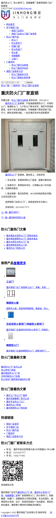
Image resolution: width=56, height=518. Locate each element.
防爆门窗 (15, 46)
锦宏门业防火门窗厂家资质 (23, 34)
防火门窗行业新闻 (19, 65)
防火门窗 (5, 85)
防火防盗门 (16, 49)
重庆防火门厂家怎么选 (11, 367)
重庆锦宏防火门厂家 (10, 373)
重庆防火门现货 (13, 405)
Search (29, 82)
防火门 (14, 40)
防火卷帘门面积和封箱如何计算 (15, 379)
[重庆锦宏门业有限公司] (22, 19)
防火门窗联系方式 (19, 74)
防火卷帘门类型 (8, 370)
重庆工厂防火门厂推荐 (16, 395)
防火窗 (14, 52)
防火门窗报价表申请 (20, 77)
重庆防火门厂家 (12, 103)
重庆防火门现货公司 (15, 248)
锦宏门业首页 (12, 424)
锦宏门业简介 (17, 31)
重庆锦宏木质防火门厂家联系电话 (22, 236)
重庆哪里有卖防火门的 (16, 245)
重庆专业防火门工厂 (15, 402)
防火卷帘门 (16, 43)
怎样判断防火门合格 (10, 376)
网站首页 (10, 24)
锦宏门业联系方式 (14, 71)
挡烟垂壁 (15, 56)
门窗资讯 (10, 62)
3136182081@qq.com (22, 8)
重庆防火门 (10, 175)
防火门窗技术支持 (19, 68)
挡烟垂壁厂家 (11, 495)
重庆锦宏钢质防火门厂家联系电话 (22, 239)
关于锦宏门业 (12, 27)
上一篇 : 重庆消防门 (10, 212)
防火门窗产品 (12, 37)
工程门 (14, 59)
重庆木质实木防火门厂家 (17, 242)
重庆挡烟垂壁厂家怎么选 (17, 398)
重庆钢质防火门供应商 (16, 408)
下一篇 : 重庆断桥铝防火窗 (13, 217)
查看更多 (20, 263)
